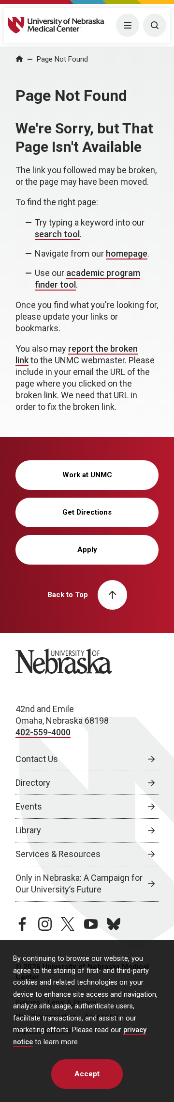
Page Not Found (62, 59)
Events (28, 806)
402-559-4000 (43, 732)
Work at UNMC (87, 474)
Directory (32, 783)
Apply (87, 549)
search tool (57, 234)
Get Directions (87, 512)
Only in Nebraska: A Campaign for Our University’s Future (79, 883)
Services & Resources (58, 854)
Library (28, 830)
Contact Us (36, 759)
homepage (126, 253)
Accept (87, 1074)
